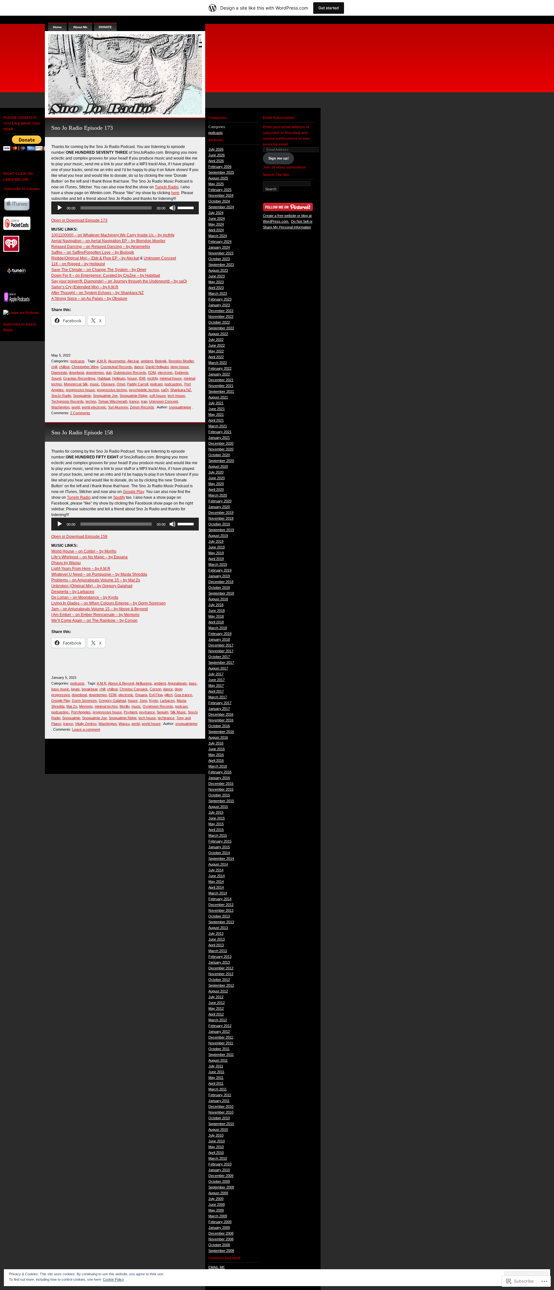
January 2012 (219, 1031)
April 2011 (215, 1083)
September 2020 (221, 461)
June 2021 (216, 409)
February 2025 (219, 190)
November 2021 (220, 386)
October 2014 (219, 853)
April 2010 (216, 1152)
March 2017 (217, 697)
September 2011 (221, 1054)
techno (91, 401)
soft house (157, 396)
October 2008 (219, 1245)
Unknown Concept (160, 258)
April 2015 (216, 830)
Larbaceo (167, 701)
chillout (64, 367)
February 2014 (219, 899)
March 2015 (217, 835)
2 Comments (80, 413)
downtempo (95, 372)
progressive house (80, 390)
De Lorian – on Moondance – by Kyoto (84, 597)
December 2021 (220, 380)
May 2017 (216, 685)
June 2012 (216, 1003)
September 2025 (221, 172)
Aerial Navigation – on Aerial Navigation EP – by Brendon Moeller (108, 241)
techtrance (166, 718)
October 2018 (219, 587)
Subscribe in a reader (22, 189)
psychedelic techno (144, 390)
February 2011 (219, 1095)
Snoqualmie (82, 396)
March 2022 (217, 363)
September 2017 (221, 662)
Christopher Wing (84, 367)
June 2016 (216, 749)
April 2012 (216, 1014)
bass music (60, 689)
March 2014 (217, 893)
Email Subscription (279, 117)
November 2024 (220, 195)
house (132, 378)
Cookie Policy (113, 1279)
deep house (180, 367)
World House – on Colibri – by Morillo (83, 551)
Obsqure (108, 384)
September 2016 (221, 732)
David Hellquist (157, 367)
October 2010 (219, 1118)
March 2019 (217, 564)
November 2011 (220, 1043)
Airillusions (144, 683)
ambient (147, 361)
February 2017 (219, 703)
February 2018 (219, 634)
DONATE (105, 27)
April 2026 (216, 161)
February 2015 (219, 841)
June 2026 (216, 155)
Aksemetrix (117, 361)
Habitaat (103, 378)
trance (134, 401)
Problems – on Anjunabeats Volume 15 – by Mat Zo (95, 580)
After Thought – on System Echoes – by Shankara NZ (97, 293)
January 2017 (219, 709)
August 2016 (218, 737)
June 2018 (216, 610)
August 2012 (218, 991)
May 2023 (216, 282)
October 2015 (219, 795)
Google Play (133, 491)
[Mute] (172, 208)
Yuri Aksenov (118, 407)
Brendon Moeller (181, 361)
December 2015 (220, 783)
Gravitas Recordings (79, 378)
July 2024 (215, 213)
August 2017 (218, 668)
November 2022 (220, 316)
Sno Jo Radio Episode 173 (82, 128)
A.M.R (101, 361)
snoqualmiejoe (180, 407)
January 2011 (219, 1101)
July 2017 (215, 674)
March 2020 (217, 495)
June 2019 (216, 547)
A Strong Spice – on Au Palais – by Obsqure (89, 298)
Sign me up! (278, 158)
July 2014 (215, 870)
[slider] (187, 207)
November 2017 (220, 651)
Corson (155, 689)
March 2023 (217, 293)
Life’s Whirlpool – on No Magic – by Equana (89, 557)
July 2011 (215, 1066)
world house (151, 724)
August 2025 (218, 178)
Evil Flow (156, 695)
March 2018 (217, 628)
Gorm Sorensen (84, 701)
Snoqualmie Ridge (133, 396)
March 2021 (217, 426)
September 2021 (221, 391)
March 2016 (217, 766)
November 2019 (220, 518)
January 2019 (219, 576)
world (75, 407)
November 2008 (220, 1239)
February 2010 (219, 1164)
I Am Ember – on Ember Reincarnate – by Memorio (95, 614)
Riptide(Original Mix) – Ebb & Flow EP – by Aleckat (95, 258)
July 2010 (215, 1135)
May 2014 (216, 881)
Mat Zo (71, 706)
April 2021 (216, 420)
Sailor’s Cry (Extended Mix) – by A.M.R (84, 287)
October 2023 (219, 259)
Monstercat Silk (76, 384)
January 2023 (219, 305)
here (175, 193)
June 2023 (216, 276)
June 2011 (216, 1072)
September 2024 (221, 207)
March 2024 (217, 236)
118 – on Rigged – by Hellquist (78, 264)
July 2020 (215, 472)
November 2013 (220, 910)
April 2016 (216, 760)
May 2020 (216, 484)
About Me (80, 27)
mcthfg (152, 378)
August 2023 (218, 270)
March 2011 (217, 1089)
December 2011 (220, 1037)
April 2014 (216, 887)
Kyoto (153, 701)
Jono (143, 701)
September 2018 (221, 593)
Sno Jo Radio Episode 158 (82, 432)
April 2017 (216, 691)
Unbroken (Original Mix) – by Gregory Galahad (91, 586)
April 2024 (216, 230)
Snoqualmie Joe (105, 396)
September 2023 (221, 265)
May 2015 (216, 824)
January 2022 (219, 374)
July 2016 (215, 743)
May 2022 (216, 351)
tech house (176, 396)
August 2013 (218, 928)
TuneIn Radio (167, 187)
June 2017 (216, 680)
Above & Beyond (121, 683)
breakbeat (89, 689)
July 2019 (215, 541)
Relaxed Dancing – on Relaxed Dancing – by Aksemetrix (100, 246)
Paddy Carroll (137, 384)
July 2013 (215, 933)
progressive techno (112, 390)
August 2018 (218, 599)
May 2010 (216, 1147)
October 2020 (219, 455)
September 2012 (221, 985)
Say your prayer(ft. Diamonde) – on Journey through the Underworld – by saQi (119, 281)
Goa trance (183, 695)
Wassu (124, 724)
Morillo (125, 706)
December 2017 (220, 645)
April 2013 (216, 945)
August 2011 (218, 1060)
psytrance (147, 712)
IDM (142, 378)
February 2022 (219, 368)
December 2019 (220, 512)
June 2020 (216, 478)
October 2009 (219, 1181)
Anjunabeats (177, 683)
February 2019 (219, 570)
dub (109, 372)
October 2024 (219, 201)
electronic (165, 372)
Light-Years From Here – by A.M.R (80, 568)
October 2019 (219, 524)
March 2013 (217, 951)
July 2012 (215, 997)
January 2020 (219, 507)
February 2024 (219, 241)
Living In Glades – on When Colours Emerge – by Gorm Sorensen (108, 603)
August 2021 (218, 397)
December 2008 (220, 1233)
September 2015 (221, 801)
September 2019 (221, 530)
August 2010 (218, 1129)
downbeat (76, 372)
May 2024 (216, 224)
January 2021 (219, 438)
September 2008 (221, 1251)
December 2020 (220, 443)
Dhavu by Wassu (66, 563)
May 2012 (216, 1008)
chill (54, 367)
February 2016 (219, 772)
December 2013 (220, 905)
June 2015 (216, 818)
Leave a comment (86, 729)
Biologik (161, 361)
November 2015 (220, 789)
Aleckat (133, 361)
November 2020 (220, 449)
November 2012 (220, 974)
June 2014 (216, 876)
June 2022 (216, 345)
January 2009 (219, 1227)
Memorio (86, 706)
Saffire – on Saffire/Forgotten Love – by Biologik (92, 252)
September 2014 (221, 858)
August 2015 (218, 807)
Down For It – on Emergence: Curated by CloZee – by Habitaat (105, 275)
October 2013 (219, 916)
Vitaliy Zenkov (86, 724)
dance (139, 367)
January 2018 (219, 639)
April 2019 (216, 559)
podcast (156, 384)
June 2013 (216, 939)
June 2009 (216, 1204)
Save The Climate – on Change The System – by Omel (98, 269)
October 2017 (219, 657)
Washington (60, 407)
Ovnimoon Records (158, 706)
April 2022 (216, 357)
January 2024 (219, 247)
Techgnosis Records (67, 401)
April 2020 (216, 489)
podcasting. (173, 384)
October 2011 (219, 1049)
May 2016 (216, 755)
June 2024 (216, 218)
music (94, 384)
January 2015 (219, 847)
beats (75, 689)
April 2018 (216, 622)
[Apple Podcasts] (16, 296)
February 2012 (219, 1026)
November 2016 (220, 720)
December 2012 (220, 968)
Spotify (119, 497)
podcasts (77, 361)
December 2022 (220, 311)
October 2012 (219, 980)
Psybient (130, 712)
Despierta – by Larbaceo (72, 591)
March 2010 (217, 1158)
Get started (328, 7)
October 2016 (219, 726)
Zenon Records (142, 407)
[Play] (59, 208)
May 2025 (216, 184)
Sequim (162, 712)
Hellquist (118, 378)
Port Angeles (81, 712)
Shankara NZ (180, 390)
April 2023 (216, 288)
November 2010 (220, 1112)
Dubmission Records (129, 372)
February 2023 (219, 299)
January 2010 (219, 1170)
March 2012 (217, 1020)
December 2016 (220, 714)
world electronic (94, 407)
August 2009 (218, 1193)
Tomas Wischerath (112, 401)
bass (193, 683)
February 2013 (219, 956)
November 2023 (220, 253)
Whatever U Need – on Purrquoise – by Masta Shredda (99, 574)
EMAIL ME (216, 1267)
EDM (152, 372)
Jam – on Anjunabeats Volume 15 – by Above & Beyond (99, 609)
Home (57, 27)
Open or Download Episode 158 (79, 536)
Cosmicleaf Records (116, 367)
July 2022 (215, 339)
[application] (125, 207)
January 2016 (219, 778)
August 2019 (218, 536)
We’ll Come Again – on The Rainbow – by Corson (94, 620)
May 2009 (216, 1210)
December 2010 (220, 1106)
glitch (168, 695)
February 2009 (219, 1222)
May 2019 (216, 553)
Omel (121, 384)
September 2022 (221, 328)
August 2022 (218, 334)
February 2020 (219, 501)
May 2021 (216, 414)
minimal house (171, 378)
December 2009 (220, 1176)
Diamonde (59, 372)
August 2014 (218, 864)
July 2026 (215, 149)
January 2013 (219, 962)
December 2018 (220, 582)
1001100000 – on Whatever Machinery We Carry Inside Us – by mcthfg (112, 235)
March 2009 (217, 1216)
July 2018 (215, 605)
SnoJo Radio (61, 396)
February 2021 (219, 432)
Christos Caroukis (134, 689)
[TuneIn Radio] (16, 270)
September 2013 (221, 922)
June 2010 (216, 1141)
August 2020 (218, 466)
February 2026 (219, 166)
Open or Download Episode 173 (79, 220)
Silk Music (178, 712)
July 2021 (215, 403)
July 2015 (215, 812)
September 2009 (221, 1187)
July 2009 (215, 1199)
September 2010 (221, 1124)
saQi (164, 390)
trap (144, 401)
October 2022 (219, 322)
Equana (141, 695)
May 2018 (216, 616)
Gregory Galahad (112, 701)
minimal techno (106, 706)
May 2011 (215, 1078)
